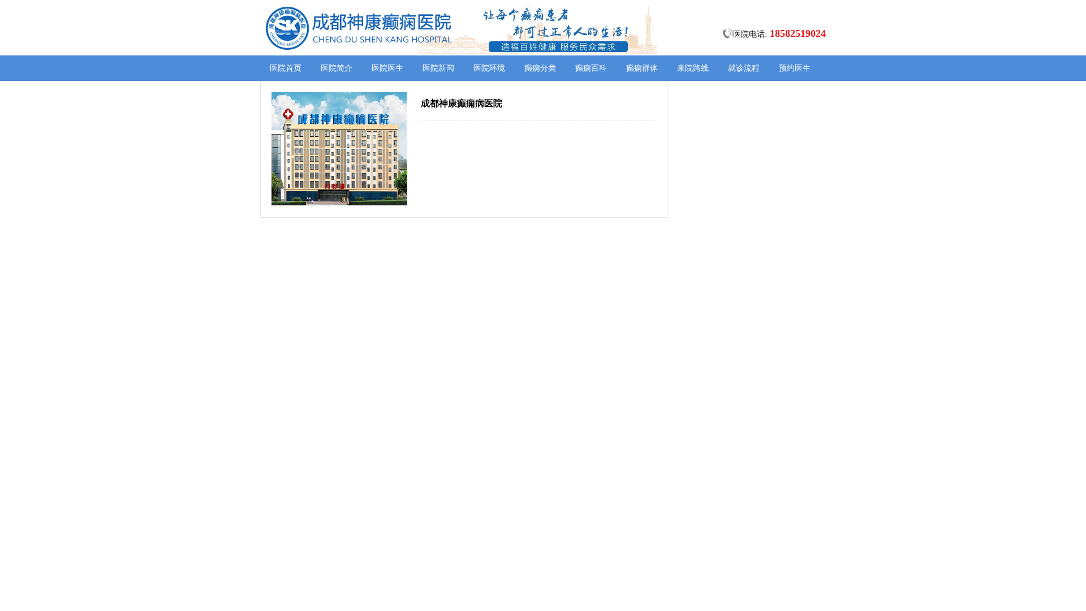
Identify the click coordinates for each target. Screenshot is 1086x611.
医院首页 (285, 68)
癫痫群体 (642, 68)
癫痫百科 (591, 68)
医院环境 (489, 68)
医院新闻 (438, 68)
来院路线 (693, 68)
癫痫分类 (540, 68)
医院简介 (336, 68)
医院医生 (387, 68)
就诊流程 (744, 68)
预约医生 (795, 68)
